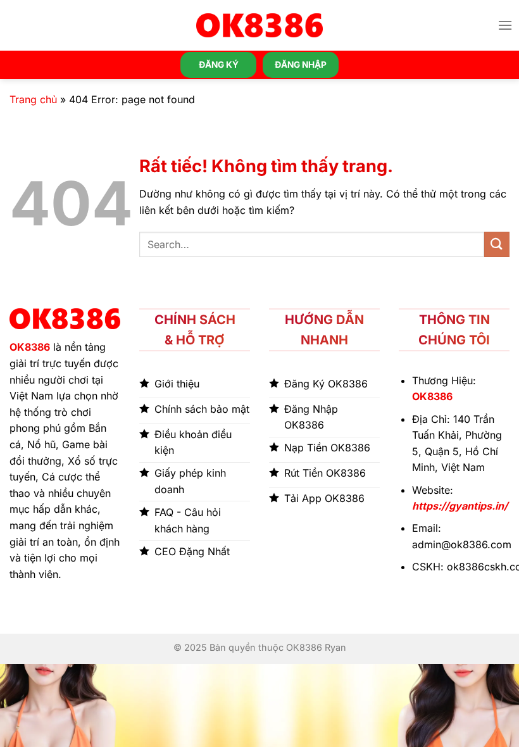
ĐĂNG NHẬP (301, 65)
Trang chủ (33, 99)
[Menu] (505, 25)
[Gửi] (497, 244)
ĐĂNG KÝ (219, 65)
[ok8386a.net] (259, 25)
